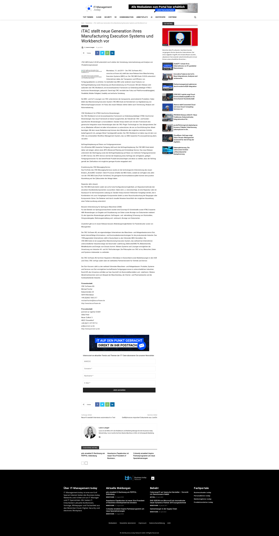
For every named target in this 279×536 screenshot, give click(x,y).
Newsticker (89, 23)
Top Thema (166, 69)
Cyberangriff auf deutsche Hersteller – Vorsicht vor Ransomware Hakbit (169, 493)
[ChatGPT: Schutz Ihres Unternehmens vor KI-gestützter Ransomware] (167, 66)
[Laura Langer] (82, 47)
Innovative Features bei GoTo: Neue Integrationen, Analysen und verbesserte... (185, 76)
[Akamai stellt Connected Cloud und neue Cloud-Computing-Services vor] (167, 107)
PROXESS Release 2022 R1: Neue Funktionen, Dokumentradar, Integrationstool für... (185, 117)
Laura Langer (90, 47)
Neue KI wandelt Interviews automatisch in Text (98, 417)
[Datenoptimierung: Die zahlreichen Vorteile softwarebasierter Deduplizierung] (167, 150)
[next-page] (86, 463)
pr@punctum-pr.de (88, 326)
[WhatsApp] (107, 53)
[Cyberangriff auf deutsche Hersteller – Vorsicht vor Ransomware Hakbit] (180, 37)
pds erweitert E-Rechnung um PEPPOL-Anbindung (121, 493)
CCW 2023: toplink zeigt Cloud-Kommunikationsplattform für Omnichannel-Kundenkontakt (184, 97)
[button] (195, 17)
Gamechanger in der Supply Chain (163, 509)
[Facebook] (97, 53)
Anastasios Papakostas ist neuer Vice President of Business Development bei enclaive (125, 502)
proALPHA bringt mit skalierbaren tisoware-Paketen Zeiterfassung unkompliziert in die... (185, 127)
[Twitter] (102, 53)
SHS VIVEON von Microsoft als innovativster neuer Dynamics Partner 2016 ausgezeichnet (168, 502)
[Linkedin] (112, 53)
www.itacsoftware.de (113, 73)
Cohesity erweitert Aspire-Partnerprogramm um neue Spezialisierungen (144, 455)
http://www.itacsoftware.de (91, 303)
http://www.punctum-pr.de (90, 329)
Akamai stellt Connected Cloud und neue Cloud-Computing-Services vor (184, 107)
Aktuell (165, 45)
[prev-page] (82, 463)
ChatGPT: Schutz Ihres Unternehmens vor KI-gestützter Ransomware (185, 66)
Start (82, 23)
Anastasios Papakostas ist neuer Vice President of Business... (118, 455)
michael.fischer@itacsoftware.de (93, 301)
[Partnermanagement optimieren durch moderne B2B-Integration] (167, 87)
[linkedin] (99, 436)
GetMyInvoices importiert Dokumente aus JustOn (139, 417)
